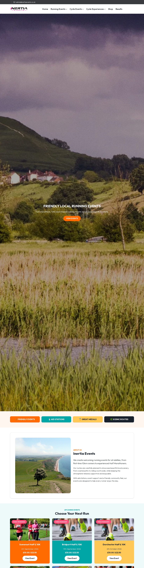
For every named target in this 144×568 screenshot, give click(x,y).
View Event (30, 558)
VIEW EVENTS (72, 218)
